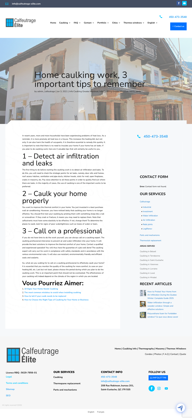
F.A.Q (166, 354)
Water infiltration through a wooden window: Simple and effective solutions (160, 306)
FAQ (76, 23)
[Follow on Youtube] (184, 3)
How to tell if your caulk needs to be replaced (45, 296)
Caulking (63, 23)
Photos (157, 354)
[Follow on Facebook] (179, 3)
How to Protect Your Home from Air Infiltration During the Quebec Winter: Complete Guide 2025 (162, 295)
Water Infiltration (150, 215)
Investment (148, 211)
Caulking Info (130, 348)
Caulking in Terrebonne (150, 255)
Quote (183, 354)
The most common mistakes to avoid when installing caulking (52, 292)
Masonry (160, 348)
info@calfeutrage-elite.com (26, 3)
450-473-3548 (178, 17)
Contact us (179, 26)
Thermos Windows (176, 348)
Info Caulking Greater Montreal (83, 91)
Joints (132, 91)
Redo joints (148, 224)
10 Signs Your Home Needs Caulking (41, 288)
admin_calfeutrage (46, 91)
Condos (149, 354)
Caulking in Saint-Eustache (151, 260)
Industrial (147, 207)
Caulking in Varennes (149, 264)
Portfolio (101, 23)
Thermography (146, 348)
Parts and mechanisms (150, 235)
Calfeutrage (145, 201)
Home (53, 23)
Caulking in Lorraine (148, 268)
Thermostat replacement (150, 240)
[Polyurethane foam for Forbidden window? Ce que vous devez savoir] (143, 315)
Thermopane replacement (66, 383)
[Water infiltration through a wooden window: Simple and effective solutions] (143, 304)
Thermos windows (133, 23)
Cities (115, 23)
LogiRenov (147, 228)
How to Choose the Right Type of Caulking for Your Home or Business (56, 299)
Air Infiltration (149, 220)
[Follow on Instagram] (159, 388)
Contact (88, 23)
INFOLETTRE (159, 377)
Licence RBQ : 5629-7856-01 (21, 372)
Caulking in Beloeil (148, 251)
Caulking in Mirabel (148, 277)
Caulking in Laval (147, 273)
